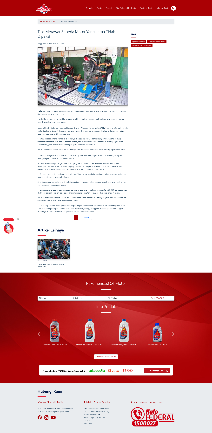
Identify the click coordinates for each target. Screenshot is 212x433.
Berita (99, 8)
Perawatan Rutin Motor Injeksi (141, 45)
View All (87, 217)
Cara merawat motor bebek (156, 42)
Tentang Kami (146, 8)
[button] (39, 334)
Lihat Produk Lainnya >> (106, 356)
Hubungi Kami (162, 8)
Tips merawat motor (138, 42)
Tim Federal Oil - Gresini (126, 8)
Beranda (89, 8)
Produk (109, 8)
